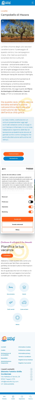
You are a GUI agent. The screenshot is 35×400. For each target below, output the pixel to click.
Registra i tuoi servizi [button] (24, 363)
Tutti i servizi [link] (10, 309)
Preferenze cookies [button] (24, 350)
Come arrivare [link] (24, 309)
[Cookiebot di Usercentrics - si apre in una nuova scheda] (26, 169)
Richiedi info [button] (14, 158)
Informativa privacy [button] (24, 353)
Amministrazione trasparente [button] (6, 362)
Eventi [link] (24, 294)
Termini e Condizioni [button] (24, 356)
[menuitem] (33, 3)
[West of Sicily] (6, 3)
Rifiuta (17, 229)
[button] (33, 2)
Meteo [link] (17, 324)
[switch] (30, 201)
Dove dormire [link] (11, 294)
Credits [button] (3, 350)
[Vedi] (3, 21)
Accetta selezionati (17, 224)
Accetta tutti (17, 219)
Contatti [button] (3, 347)
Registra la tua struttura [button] (25, 360)
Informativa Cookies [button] (24, 347)
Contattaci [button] (7, 255)
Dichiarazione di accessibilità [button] (6, 354)
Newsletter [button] (4, 358)
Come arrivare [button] (13, 154)
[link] (31, 369)
